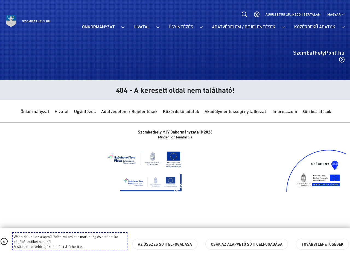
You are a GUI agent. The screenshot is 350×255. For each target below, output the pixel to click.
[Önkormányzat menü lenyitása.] (123, 27)
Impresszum (285, 111)
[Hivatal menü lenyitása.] (158, 27)
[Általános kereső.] (244, 14)
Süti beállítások (316, 111)
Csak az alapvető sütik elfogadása (246, 244)
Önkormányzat (35, 111)
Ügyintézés (85, 111)
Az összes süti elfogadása (165, 244)
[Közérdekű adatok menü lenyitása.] (343, 27)
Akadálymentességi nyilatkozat (235, 111)
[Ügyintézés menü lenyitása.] (201, 27)
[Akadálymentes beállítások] (256, 14)
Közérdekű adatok (181, 111)
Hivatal (62, 111)
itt (65, 246)
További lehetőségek (322, 244)
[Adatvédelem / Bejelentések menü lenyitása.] (283, 27)
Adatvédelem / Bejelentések (129, 111)
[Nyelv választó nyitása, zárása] (336, 14)
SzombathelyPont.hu (319, 52)
